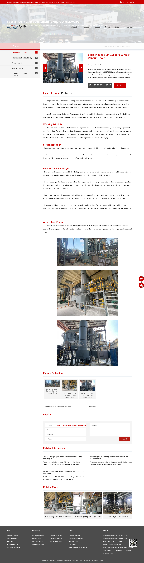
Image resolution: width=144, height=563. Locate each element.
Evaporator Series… (56, 538)
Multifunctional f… (38, 541)
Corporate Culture (13, 538)
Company (50, 430)
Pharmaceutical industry (76, 538)
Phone (50, 439)
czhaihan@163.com (114, 544)
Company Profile (12, 535)
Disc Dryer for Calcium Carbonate (117, 516)
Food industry (73, 541)
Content (94, 425)
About (74, 27)
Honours (10, 541)
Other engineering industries (78, 547)
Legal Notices (86, 560)
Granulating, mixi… (56, 541)
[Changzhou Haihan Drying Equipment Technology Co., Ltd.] (16, 27)
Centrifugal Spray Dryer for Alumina (60, 406)
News (107, 27)
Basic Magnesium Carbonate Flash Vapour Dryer (58, 516)
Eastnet (102, 560)
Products (86, 27)
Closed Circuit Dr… (38, 538)
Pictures (66, 93)
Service (118, 27)
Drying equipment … (38, 535)
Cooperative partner (14, 547)
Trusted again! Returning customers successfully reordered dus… (109, 458)
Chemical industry (100, 65)
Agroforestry (73, 544)
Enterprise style (12, 544)
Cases (97, 27)
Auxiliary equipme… (38, 544)
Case (50, 425)
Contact (130, 27)
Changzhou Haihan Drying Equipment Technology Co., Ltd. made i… (64, 472)
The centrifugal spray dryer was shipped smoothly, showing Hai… (62, 458)
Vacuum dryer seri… (56, 535)
